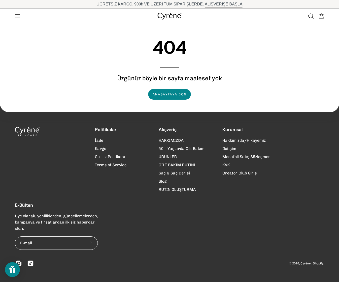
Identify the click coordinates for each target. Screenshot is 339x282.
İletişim (229, 148)
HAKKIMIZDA (171, 140)
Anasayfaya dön (169, 94)
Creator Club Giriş (239, 173)
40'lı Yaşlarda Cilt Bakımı (182, 148)
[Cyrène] (169, 16)
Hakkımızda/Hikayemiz (244, 140)
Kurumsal (232, 129)
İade (99, 140)
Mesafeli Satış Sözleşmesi (246, 156)
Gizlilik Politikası (110, 156)
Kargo (100, 148)
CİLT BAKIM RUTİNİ (177, 165)
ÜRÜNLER (168, 156)
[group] (169, 4)
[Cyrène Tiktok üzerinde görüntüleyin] (29, 263)
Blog (163, 181)
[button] (311, 16)
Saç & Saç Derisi (174, 173)
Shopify (318, 263)
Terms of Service (111, 165)
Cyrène (306, 263)
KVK (226, 165)
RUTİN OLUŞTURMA (177, 189)
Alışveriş (167, 129)
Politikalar (105, 129)
